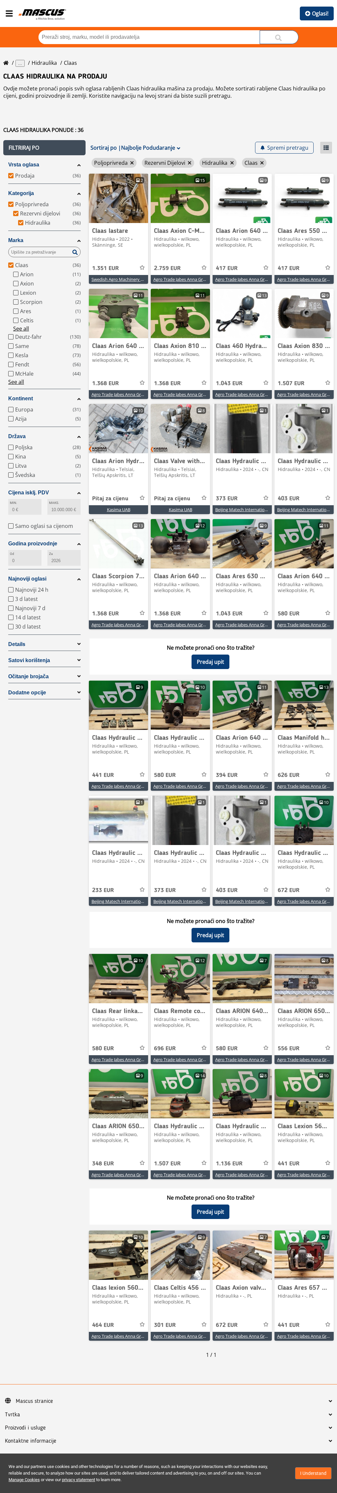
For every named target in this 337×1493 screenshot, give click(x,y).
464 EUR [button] (103, 1325)
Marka (15, 240)
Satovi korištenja (29, 660)
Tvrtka (12, 1415)
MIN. (13, 503)
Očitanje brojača (28, 676)
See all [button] (21, 328)
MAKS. (54, 503)
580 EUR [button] (288, 614)
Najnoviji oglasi (27, 579)
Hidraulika (44, 62)
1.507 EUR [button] (291, 383)
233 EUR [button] (103, 890)
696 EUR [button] (165, 1049)
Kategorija (21, 193)
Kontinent (20, 398)
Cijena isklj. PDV (28, 492)
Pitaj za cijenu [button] (110, 499)
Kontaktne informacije (30, 1441)
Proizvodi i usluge (25, 1428)
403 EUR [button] (288, 499)
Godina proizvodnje (32, 543)
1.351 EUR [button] (105, 268)
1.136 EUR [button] (229, 1164)
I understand (313, 1473)
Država (17, 436)
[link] (118, 198)
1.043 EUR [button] (229, 383)
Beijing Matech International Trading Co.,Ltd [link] (258, 509)
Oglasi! (320, 13)
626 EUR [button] (288, 775)
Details (16, 644)
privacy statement (78, 1479)
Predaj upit (210, 661)
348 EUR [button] (103, 1164)
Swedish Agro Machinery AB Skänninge (129, 279)
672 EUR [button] (288, 890)
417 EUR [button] (227, 268)
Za (51, 554)
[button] (44, 147)
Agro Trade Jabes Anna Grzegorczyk (187, 279)
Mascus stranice (34, 1401)
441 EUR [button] (103, 775)
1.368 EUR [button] (105, 383)
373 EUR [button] (227, 499)
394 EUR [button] (227, 775)
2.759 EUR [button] (167, 268)
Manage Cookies (24, 1479)
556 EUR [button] (288, 1049)
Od (12, 554)
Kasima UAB (118, 509)
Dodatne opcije (27, 692)
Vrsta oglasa (23, 164)
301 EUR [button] (165, 1325)
